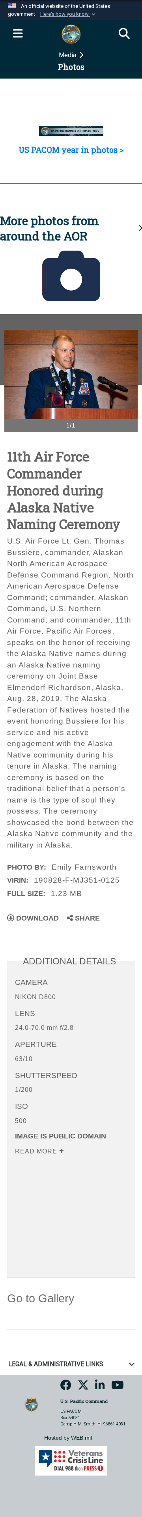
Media (68, 55)
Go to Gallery (41, 1298)
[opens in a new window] (65, 1387)
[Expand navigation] (18, 34)
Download (36, 918)
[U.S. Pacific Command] (31, 1404)
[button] (68, 14)
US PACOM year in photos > (71, 149)
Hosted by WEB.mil (68, 1437)
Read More (37, 1151)
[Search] (124, 34)
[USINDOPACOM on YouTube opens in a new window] (117, 1387)
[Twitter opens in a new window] (83, 1387)
